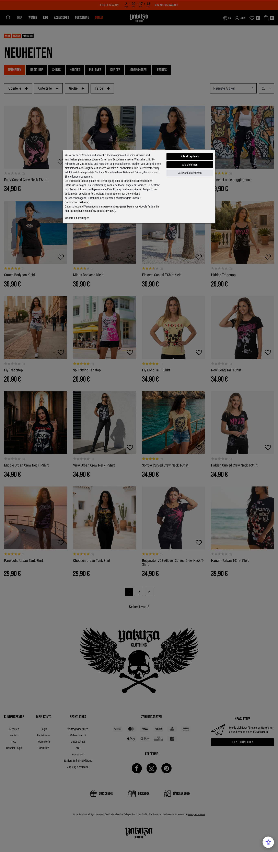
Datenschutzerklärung (77, 202)
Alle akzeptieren (190, 156)
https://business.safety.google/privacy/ (92, 210)
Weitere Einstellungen (77, 218)
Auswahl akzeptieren (190, 173)
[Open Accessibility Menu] (268, 842)
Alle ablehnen (190, 164)
